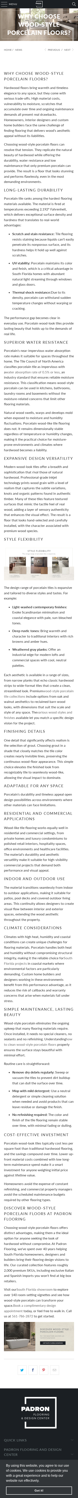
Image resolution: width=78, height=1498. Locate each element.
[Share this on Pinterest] (43, 1370)
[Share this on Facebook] (32, 1370)
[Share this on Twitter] (22, 1370)
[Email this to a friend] (54, 1370)
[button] (40, 1481)
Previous (53, 49)
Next (67, 49)
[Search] (74, 4)
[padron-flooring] (39, 4)
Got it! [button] (39, 1490)
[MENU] (2, 4)
